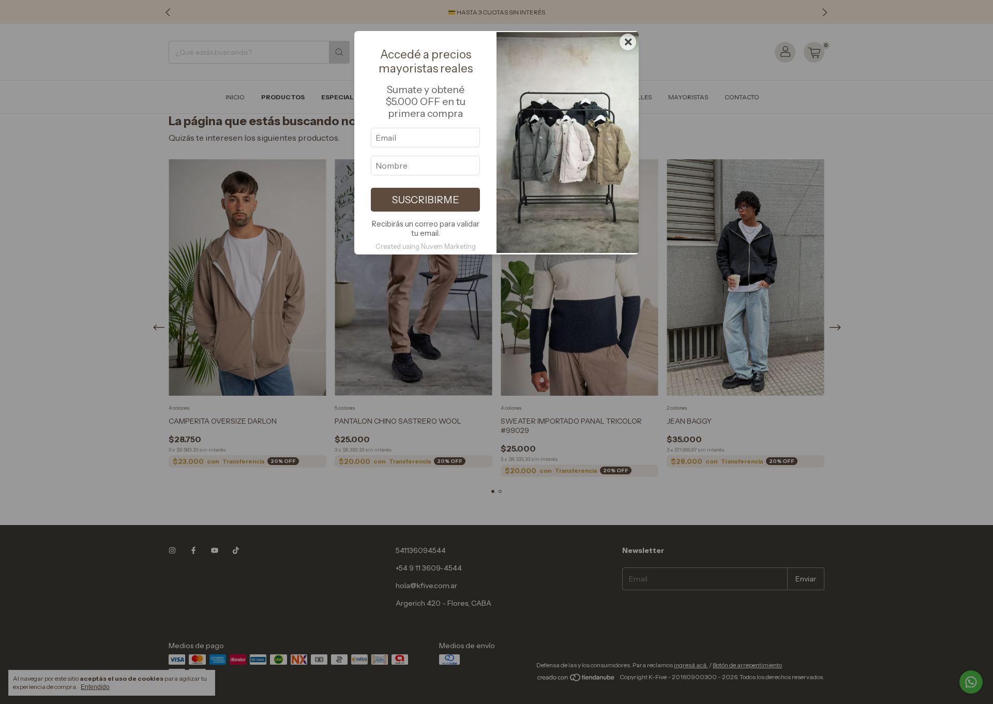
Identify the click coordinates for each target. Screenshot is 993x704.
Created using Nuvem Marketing (425, 246)
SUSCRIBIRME (425, 199)
